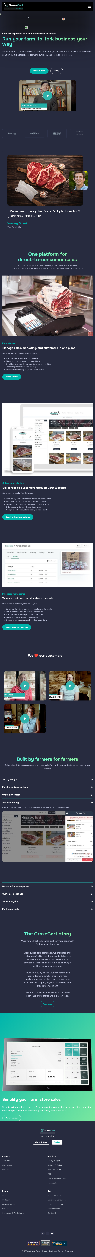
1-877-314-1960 (47, 1088)
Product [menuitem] (6, 1108)
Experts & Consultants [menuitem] (57, 1151)
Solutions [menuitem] (52, 1108)
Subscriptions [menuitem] (53, 1134)
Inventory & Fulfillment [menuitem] (57, 1130)
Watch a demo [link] (39, 71)
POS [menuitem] (49, 1126)
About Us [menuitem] (6, 1112)
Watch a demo (12, 377)
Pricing (57, 71)
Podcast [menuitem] (6, 1151)
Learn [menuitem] (5, 1143)
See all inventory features (17, 627)
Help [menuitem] (50, 1143)
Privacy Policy (48, 1203)
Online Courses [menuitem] (8, 1156)
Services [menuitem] (5, 1121)
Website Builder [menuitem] (54, 1121)
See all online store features (18, 517)
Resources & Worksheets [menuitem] (13, 1165)
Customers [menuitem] (7, 1117)
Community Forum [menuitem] (55, 1156)
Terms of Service (65, 1203)
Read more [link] (47, 956)
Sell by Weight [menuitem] (54, 1112)
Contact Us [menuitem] (52, 1165)
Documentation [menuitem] (54, 1147)
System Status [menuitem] (54, 1160)
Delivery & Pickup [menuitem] (55, 1117)
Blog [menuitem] (4, 1147)
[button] (47, 95)
